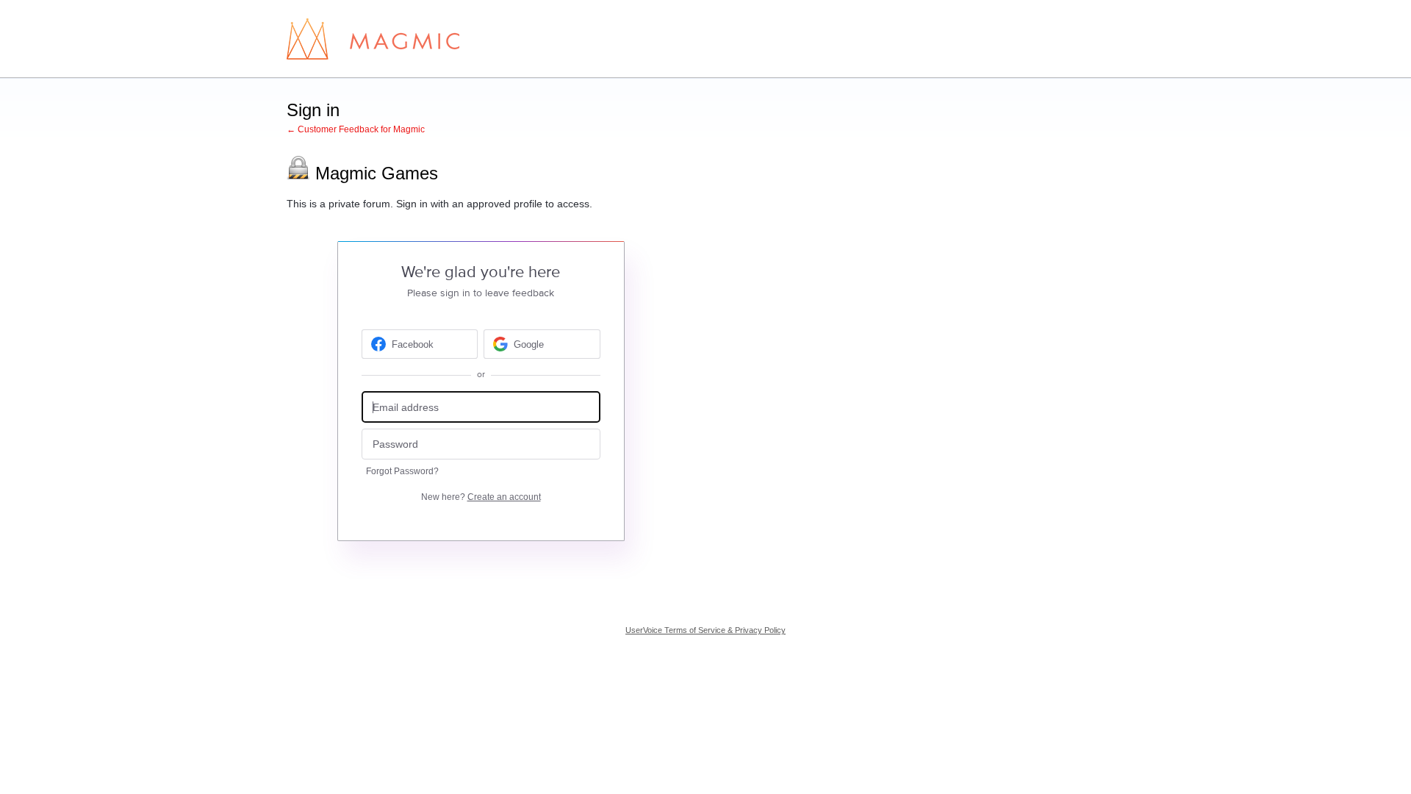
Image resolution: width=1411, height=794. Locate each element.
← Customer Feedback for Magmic (356, 129)
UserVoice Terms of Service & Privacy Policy (705, 630)
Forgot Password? (402, 471)
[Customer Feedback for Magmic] (373, 39)
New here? (481, 497)
